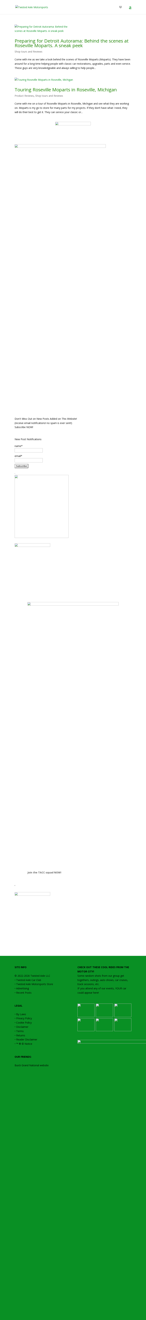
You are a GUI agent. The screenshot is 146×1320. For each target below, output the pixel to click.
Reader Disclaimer (26, 1039)
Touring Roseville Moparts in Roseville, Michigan (66, 89)
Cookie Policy (24, 1022)
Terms (20, 1031)
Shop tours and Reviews (28, 51)
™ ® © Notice (24, 1043)
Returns (20, 1035)
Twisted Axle (37, 975)
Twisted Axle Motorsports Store (34, 984)
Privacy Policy (24, 1018)
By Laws (21, 1014)
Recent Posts (24, 992)
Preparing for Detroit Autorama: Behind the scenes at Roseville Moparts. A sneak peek (72, 43)
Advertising (22, 988)
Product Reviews (24, 95)
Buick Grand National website (32, 1065)
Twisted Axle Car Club (28, 980)
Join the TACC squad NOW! (44, 872)
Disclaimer (22, 1027)
